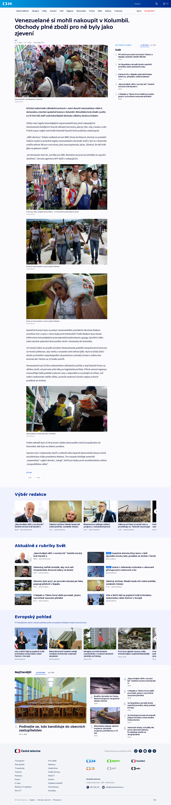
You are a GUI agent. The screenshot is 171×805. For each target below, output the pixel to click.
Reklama (51, 764)
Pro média (52, 761)
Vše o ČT (18, 790)
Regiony (70, 11)
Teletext (18, 772)
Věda (100, 11)
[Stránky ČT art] (111, 768)
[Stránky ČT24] (90, 761)
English (32, 800)
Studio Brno (53, 768)
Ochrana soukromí (43, 800)
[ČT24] (7, 3)
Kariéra (51, 779)
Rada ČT (51, 775)
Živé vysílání (19, 764)
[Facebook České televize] (140, 751)
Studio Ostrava (54, 772)
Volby (44, 11)
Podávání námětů (55, 783)
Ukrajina (35, 11)
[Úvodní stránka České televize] (28, 751)
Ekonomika (81, 11)
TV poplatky (19, 768)
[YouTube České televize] (145, 751)
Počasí (92, 11)
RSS (154, 800)
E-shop (17, 783)
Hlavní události (22, 11)
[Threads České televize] (154, 751)
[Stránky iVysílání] (138, 761)
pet (16, 40)
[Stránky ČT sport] (113, 761)
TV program (19, 761)
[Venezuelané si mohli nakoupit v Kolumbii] (66, 409)
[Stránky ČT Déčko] (90, 768)
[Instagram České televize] (136, 751)
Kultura (108, 11)
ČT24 (38, 478)
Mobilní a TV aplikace (23, 787)
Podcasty (118, 11)
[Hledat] (156, 3)
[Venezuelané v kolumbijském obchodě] (61, 71)
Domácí (53, 11)
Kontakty (52, 790)
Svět (61, 11)
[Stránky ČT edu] (135, 768)
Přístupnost (57, 800)
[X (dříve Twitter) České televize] (150, 751)
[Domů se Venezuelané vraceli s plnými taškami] (66, 241)
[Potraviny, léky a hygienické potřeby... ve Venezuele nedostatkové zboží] (66, 187)
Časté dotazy (53, 787)
